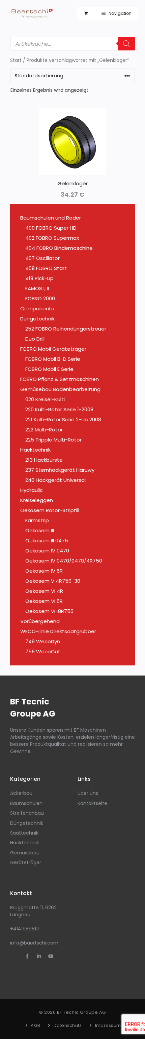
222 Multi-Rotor (44, 429)
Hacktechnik (35, 449)
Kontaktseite (92, 803)
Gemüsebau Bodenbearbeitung (60, 389)
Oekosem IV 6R (44, 570)
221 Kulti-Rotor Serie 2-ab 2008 (63, 419)
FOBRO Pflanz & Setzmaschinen (59, 379)
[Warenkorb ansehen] (86, 13)
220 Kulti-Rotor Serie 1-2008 (59, 409)
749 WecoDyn (42, 641)
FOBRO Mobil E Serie (49, 369)
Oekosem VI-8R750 (49, 611)
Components (37, 308)
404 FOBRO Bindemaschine (59, 248)
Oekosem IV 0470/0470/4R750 (63, 560)
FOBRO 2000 (40, 298)
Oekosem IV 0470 (47, 550)
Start (16, 60)
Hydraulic (31, 490)
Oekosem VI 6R (44, 601)
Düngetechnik (37, 318)
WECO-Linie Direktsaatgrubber (58, 631)
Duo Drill (35, 338)
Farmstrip (37, 520)
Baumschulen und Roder (50, 217)
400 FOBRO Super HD (51, 227)
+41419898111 (24, 928)
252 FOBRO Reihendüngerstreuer (65, 328)
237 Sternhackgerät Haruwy (59, 469)
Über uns (88, 793)
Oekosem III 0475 (46, 540)
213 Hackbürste (44, 459)
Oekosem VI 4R (44, 590)
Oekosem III (39, 530)
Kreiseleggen (36, 500)
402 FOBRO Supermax (52, 237)
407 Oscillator (42, 258)
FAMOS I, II (37, 288)
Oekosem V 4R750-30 (52, 580)
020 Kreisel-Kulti (45, 399)
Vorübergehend (40, 621)
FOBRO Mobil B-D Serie (52, 358)
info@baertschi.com (34, 942)
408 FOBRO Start (46, 268)
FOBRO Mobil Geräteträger (53, 348)
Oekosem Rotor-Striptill (49, 510)
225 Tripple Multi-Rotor (53, 439)
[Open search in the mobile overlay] (72, 43)
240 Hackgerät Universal (55, 480)
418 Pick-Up (39, 278)
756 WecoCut (42, 651)
